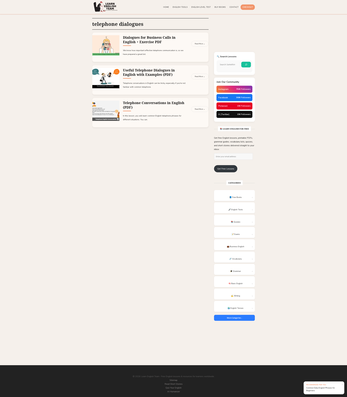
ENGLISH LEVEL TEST (201, 7)
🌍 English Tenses (235, 308)
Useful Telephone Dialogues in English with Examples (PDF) (149, 72)
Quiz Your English (173, 387)
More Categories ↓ (234, 318)
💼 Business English (235, 246)
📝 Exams (235, 234)
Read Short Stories (174, 384)
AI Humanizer (173, 391)
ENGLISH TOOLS (180, 7)
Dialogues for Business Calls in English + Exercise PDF (149, 39)
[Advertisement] (234, 35)
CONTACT (234, 7)
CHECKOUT (247, 7)
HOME (166, 7)
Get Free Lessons (225, 168)
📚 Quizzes (235, 222)
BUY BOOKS (220, 7)
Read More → (200, 44)
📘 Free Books (235, 197)
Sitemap (173, 380)
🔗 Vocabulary (235, 259)
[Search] (246, 64)
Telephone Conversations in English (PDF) (153, 105)
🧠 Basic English (235, 283)
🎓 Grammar (235, 271)
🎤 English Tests (235, 209)
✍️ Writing (235, 296)
